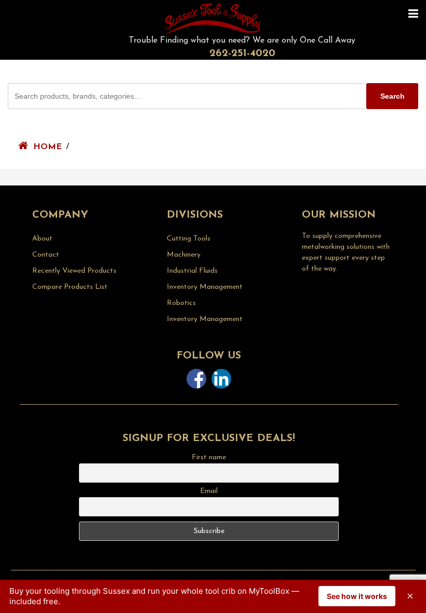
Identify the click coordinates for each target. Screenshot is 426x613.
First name (209, 457)
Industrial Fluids (192, 271)
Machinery (184, 255)
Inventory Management (205, 287)
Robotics (181, 303)
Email (209, 491)
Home (47, 147)
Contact (45, 255)
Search (392, 96)
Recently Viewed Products (74, 271)
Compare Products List (70, 287)
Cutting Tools (188, 239)
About (42, 239)
